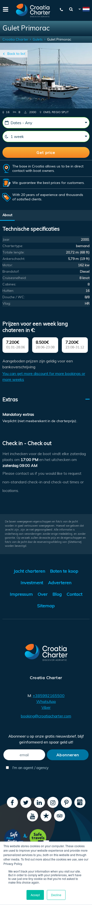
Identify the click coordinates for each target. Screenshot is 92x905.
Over (43, 594)
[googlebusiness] (79, 802)
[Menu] (5, 9)
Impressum (21, 594)
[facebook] (12, 802)
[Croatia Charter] (33, 10)
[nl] (84, 10)
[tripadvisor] (59, 815)
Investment (32, 582)
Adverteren (59, 582)
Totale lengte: (13, 252)
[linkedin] (39, 802)
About (7, 215)
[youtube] (32, 815)
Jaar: (6, 239)
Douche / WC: (13, 297)
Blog (57, 594)
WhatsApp (46, 701)
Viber (46, 707)
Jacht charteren (29, 571)
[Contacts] (61, 10)
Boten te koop (64, 571)
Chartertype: (12, 246)
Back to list (16, 53)
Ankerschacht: (13, 258)
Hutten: (8, 290)
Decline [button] (56, 895)
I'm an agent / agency (28, 767)
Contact (74, 594)
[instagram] (52, 802)
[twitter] (25, 802)
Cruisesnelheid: (14, 278)
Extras (10, 399)
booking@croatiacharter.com (46, 715)
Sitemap (46, 605)
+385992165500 (49, 695)
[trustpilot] (46, 815)
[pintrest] (66, 802)
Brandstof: (10, 271)
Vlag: (6, 303)
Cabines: (9, 284)
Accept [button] (35, 895)
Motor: (7, 265)
